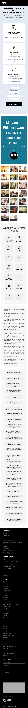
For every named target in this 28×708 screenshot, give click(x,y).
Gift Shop (5, 588)
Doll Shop (5, 615)
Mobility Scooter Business (9, 631)
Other (4, 640)
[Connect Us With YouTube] (9, 699)
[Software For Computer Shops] (14, 217)
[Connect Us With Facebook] (4, 699)
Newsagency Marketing (8, 651)
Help (4, 559)
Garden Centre (6, 590)
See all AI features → (14, 104)
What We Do (6, 535)
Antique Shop (6, 617)
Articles (5, 546)
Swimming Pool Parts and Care (10, 604)
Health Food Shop (7, 602)
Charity (5, 620)
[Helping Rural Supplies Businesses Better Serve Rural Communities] (5, 185)
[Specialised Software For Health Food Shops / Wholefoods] (5, 193)
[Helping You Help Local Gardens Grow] (14, 177)
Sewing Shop (6, 613)
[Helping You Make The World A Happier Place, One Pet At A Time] (23, 177)
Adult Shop (5, 637)
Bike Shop (5, 584)
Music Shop (6, 628)
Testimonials (6, 548)
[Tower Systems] (3, 3)
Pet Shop (5, 595)
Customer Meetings (7, 564)
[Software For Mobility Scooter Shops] (5, 217)
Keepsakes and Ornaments (9, 646)
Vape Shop (5, 608)
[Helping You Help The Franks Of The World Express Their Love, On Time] (23, 185)
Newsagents (6, 581)
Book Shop (5, 626)
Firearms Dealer (7, 606)
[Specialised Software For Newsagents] (23, 193)
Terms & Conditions (7, 550)
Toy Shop (5, 586)
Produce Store (6, 593)
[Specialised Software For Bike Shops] (23, 169)
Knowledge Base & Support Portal (11, 561)
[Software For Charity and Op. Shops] (5, 209)
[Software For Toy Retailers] (5, 169)
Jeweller (5, 599)
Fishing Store (6, 597)
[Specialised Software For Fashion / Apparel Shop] (14, 169)
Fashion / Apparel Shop (8, 635)
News (4, 538)
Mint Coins (5, 655)
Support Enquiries (7, 568)
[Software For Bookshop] (14, 209)
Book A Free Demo (7, 573)
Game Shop (6, 611)
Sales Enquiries (7, 570)
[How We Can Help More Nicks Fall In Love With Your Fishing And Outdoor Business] (14, 185)
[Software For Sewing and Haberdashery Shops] (14, 201)
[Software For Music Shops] (23, 209)
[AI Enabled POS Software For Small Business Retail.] (14, 140)
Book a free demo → (14, 109)
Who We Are (6, 533)
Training (5, 575)
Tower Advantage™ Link (9, 566)
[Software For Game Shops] (5, 201)
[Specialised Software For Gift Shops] (5, 177)
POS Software (6, 648)
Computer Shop (7, 633)
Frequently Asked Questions (10, 540)
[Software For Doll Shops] (23, 201)
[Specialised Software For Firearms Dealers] (14, 193)
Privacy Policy (6, 553)
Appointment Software (8, 653)
